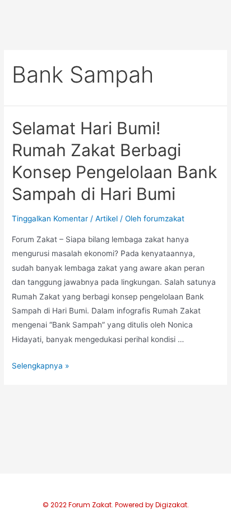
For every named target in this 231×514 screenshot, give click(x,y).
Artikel (106, 218)
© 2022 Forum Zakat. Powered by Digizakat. (116, 505)
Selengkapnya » (40, 365)
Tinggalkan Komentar (50, 218)
